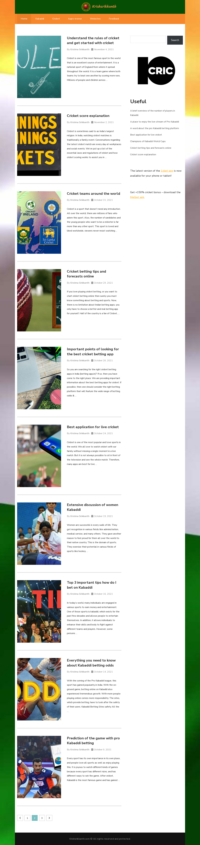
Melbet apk (137, 197)
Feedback (114, 18)
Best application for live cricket (93, 427)
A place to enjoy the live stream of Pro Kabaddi (154, 121)
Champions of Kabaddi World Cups (148, 141)
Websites (95, 18)
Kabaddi (39, 18)
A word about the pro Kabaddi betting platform (154, 128)
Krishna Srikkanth (79, 49)
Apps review (75, 18)
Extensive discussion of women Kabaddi (92, 507)
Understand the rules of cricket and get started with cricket (93, 40)
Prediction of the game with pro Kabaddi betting (93, 741)
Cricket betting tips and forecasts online (86, 274)
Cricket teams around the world (93, 193)
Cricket (56, 18)
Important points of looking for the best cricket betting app (93, 351)
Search (175, 40)
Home (24, 18)
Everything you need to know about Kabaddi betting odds (91, 663)
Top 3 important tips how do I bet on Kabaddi (91, 585)
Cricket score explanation (88, 115)
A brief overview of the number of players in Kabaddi (152, 113)
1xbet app (167, 171)
